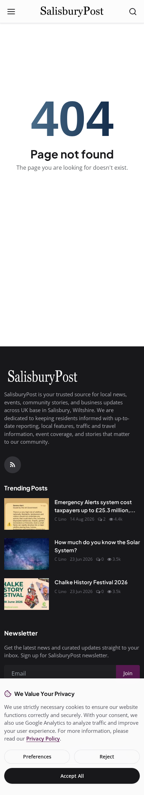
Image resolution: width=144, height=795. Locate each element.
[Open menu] (11, 11)
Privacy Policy (43, 738)
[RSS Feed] (12, 464)
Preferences (37, 756)
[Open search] (132, 11)
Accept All (72, 776)
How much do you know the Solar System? (97, 546)
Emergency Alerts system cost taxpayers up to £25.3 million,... (95, 505)
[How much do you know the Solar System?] (26, 554)
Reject (107, 756)
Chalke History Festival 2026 (91, 582)
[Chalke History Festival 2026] (26, 594)
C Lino (60, 519)
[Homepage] (72, 11)
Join (127, 673)
